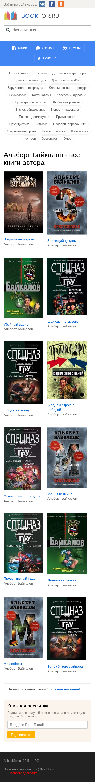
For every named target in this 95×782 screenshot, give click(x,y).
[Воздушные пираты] (23, 232)
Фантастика (79, 131)
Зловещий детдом (62, 241)
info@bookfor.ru (44, 769)
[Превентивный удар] (23, 571)
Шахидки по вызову (63, 321)
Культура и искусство (31, 102)
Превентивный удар (20, 578)
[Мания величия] (67, 487)
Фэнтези (30, 138)
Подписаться (21, 735)
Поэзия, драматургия (34, 117)
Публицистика (19, 124)
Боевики (40, 73)
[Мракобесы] (23, 657)
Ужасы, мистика (53, 131)
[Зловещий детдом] (67, 233)
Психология (17, 95)
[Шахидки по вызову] (67, 314)
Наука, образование (30, 109)
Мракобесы (13, 664)
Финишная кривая (62, 580)
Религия (41, 124)
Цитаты (75, 48)
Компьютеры (41, 95)
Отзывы (48, 48)
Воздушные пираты (19, 239)
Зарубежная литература (25, 88)
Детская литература (31, 80)
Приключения (66, 117)
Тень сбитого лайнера (65, 666)
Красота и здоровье (71, 95)
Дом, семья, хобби (65, 80)
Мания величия (60, 494)
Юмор (67, 138)
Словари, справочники (69, 124)
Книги (22, 48)
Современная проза (21, 131)
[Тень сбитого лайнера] (67, 659)
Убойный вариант (18, 324)
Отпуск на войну (17, 410)
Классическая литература (68, 88)
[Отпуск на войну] (23, 403)
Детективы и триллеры (69, 73)
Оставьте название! (64, 689)
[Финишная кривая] (67, 573)
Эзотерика (49, 138)
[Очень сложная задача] (22, 489)
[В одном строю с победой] (67, 398)
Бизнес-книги (18, 73)
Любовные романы (66, 102)
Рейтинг (49, 58)
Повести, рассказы (65, 109)
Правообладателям (23, 773)
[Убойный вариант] (23, 317)
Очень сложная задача (22, 496)
